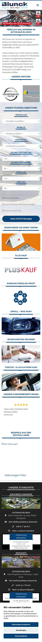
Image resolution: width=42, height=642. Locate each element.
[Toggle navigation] (37, 5)
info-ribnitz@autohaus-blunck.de (22, 522)
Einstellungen (21, 630)
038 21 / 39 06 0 (23, 526)
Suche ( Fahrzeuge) (21, 219)
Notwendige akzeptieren (21, 624)
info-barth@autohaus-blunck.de (23, 581)
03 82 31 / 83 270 (22, 585)
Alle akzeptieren (21, 636)
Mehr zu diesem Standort (23, 531)
